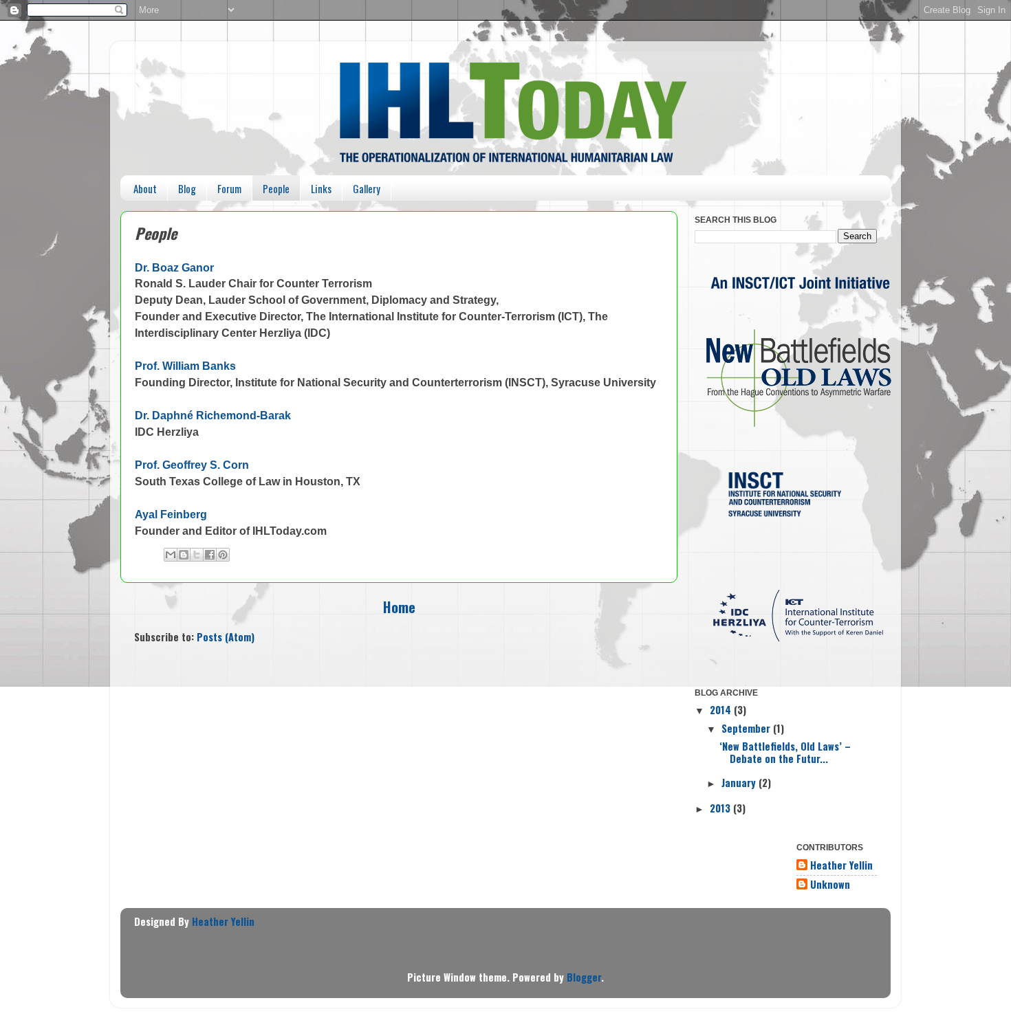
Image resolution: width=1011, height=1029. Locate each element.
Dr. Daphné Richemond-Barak (213, 415)
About (145, 188)
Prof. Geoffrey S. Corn (192, 465)
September (747, 728)
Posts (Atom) (225, 637)
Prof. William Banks (185, 366)
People (276, 188)
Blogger (584, 977)
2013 (721, 808)
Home (399, 607)
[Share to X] (197, 555)
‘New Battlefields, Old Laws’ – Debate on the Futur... (785, 752)
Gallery (366, 188)
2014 (722, 709)
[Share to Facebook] (210, 555)
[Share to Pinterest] (223, 555)
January (740, 782)
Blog (187, 188)
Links (321, 188)
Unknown (830, 885)
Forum (229, 188)
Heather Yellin (841, 865)
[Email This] (170, 555)
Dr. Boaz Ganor (174, 268)
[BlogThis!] (184, 555)
